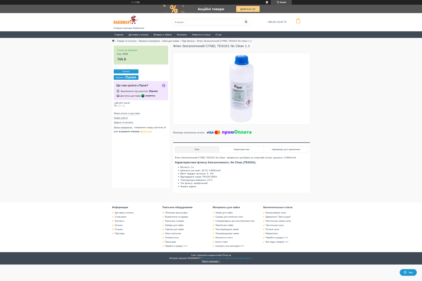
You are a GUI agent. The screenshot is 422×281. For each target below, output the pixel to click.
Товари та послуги (126, 41)
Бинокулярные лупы (276, 212)
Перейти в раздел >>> (176, 246)
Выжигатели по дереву (176, 217)
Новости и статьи (201, 34)
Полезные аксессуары (176, 212)
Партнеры (120, 233)
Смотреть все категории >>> (229, 246)
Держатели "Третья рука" (278, 217)
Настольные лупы (275, 225)
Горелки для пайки (174, 229)
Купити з (120, 77)
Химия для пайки (224, 212)
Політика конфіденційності (240, 258)
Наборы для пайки (174, 225)
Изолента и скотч (224, 237)
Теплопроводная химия (227, 229)
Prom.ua (227, 255)
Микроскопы (272, 233)
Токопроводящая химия (227, 233)
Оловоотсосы (172, 237)
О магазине (120, 217)
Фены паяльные (173, 233)
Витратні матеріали (149, 41)
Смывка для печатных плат (229, 217)
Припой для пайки (224, 225)
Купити (126, 71)
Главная (119, 34)
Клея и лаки (221, 242)
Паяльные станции (174, 221)
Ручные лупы (272, 229)
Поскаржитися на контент (214, 258)
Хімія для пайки (170, 41)
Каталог (119, 225)
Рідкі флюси (188, 41)
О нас (218, 34)
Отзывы (119, 229)
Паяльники (170, 242)
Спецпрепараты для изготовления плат (235, 221)
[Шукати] (246, 22)
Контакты (182, 34)
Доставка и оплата (139, 34)
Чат (411, 272)
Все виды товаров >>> (277, 242)
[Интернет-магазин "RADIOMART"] (126, 20)
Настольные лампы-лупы (278, 221)
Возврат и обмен (163, 34)
